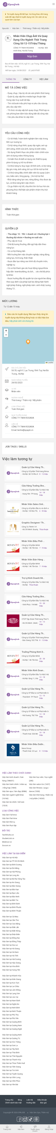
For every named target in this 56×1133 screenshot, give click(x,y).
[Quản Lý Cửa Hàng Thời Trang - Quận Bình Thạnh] (13, 621)
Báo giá (43, 1103)
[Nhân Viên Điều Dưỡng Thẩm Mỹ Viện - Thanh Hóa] (13, 750)
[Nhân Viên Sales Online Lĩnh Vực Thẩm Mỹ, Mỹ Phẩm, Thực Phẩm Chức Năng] (13, 510)
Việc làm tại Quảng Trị (11, 1038)
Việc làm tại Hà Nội (10, 857)
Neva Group (26, 748)
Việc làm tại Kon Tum (10, 983)
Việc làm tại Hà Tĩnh (10, 956)
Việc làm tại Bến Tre (10, 900)
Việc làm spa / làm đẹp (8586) (14, 791)
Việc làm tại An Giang (11, 882)
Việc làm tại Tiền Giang (11, 1067)
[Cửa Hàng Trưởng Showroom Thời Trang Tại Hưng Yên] (13, 491)
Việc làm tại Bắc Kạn (10, 889)
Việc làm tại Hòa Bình (11, 966)
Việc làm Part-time (9, 818)
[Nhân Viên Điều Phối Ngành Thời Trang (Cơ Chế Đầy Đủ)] (13, 547)
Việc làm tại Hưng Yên (11, 970)
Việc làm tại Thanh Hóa (11, 1060)
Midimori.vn (7, 842)
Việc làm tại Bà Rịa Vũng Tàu (13, 879)
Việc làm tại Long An (10, 875)
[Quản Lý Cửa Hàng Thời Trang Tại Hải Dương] (13, 713)
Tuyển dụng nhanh (35, 1130)
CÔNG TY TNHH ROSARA (23, 48)
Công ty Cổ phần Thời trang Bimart (36, 471)
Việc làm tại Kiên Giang (11, 979)
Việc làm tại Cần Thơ (10, 920)
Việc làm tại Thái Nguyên (12, 1056)
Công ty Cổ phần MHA (31, 545)
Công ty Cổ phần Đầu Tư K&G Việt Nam (38, 490)
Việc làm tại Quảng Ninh (12, 1035)
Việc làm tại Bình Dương (12, 865)
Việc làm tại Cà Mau (10, 917)
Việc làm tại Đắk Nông (11, 931)
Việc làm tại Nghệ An (10, 1004)
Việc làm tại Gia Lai (10, 945)
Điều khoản (42, 1100)
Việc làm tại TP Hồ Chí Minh (13, 861)
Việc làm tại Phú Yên (10, 1018)
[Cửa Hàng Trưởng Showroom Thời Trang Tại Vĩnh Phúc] (13, 602)
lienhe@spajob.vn (25, 430)
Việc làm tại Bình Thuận (11, 911)
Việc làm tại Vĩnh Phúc (11, 1081)
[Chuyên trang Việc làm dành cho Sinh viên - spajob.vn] (11, 4)
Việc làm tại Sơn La (10, 1045)
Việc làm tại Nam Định (11, 1000)
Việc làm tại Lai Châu (10, 986)
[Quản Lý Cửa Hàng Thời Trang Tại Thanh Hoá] (13, 731)
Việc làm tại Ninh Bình (11, 1008)
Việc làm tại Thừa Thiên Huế (13, 1063)
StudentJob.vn (8, 838)
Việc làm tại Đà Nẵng (10, 868)
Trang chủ (9, 1100)
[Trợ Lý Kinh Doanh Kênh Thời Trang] (13, 584)
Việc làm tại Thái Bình (11, 1052)
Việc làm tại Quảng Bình (12, 1022)
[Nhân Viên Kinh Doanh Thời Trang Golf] (13, 676)
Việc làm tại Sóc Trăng (11, 1042)
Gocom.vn (6, 845)
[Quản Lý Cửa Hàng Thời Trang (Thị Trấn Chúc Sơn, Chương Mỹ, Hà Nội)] (13, 473)
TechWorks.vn (8, 835)
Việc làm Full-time (9, 815)
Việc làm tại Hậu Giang (11, 963)
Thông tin (11, 79)
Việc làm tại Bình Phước (11, 907)
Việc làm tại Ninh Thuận (11, 1011)
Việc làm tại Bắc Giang (11, 886)
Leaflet (50, 362)
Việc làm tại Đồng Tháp (11, 941)
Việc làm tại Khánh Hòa (11, 976)
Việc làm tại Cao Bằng (11, 924)
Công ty (27, 79)
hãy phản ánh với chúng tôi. (21, 321)
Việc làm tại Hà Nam (10, 952)
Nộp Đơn (32, 56)
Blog (20, 1100)
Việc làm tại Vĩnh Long (11, 1077)
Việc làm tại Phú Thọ (10, 1015)
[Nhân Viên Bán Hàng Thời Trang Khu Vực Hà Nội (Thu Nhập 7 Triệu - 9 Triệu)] (13, 565)
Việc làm (21, 1129)
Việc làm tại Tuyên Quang (12, 1074)
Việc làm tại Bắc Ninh (10, 897)
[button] (28, 341)
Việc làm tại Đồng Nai (11, 938)
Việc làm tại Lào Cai (10, 997)
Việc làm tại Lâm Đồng (11, 990)
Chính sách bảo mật (13, 1103)
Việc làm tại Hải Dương (11, 959)
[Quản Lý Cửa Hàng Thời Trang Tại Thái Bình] (13, 694)
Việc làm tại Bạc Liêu (10, 893)
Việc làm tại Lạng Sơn (11, 993)
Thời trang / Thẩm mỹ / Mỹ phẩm (26, 400)
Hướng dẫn (30, 1103)
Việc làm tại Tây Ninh (10, 1049)
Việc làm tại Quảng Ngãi (12, 1029)
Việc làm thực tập (9, 825)
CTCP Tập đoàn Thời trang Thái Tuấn (36, 619)
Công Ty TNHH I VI (29, 527)
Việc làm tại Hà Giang (11, 949)
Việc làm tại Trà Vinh (10, 1070)
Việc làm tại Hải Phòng (11, 872)
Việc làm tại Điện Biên (11, 934)
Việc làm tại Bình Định (11, 904)
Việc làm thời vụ (8, 822)
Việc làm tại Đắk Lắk (10, 927)
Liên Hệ (30, 1100)
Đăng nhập (49, 1129)
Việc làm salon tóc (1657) (39, 784)
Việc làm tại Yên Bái (10, 1084)
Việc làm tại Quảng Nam (12, 1025)
